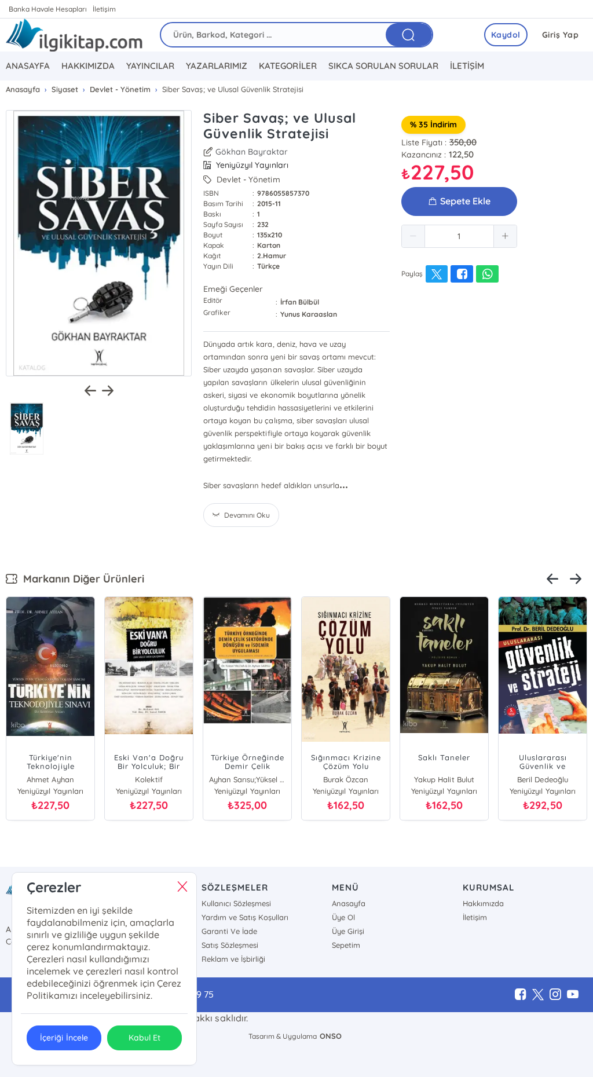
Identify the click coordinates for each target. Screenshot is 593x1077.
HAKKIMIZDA (88, 65)
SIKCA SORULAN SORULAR (383, 65)
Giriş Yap (560, 35)
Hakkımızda (483, 903)
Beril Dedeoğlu (542, 779)
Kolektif (148, 779)
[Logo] (74, 35)
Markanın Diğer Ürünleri (80, 578)
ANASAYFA (28, 65)
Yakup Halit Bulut (444, 779)
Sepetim (346, 945)
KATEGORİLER (287, 65)
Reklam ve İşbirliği (233, 959)
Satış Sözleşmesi (230, 945)
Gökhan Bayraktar (251, 151)
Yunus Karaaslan (308, 314)
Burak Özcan (345, 779)
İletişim (104, 9)
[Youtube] (572, 994)
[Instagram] (555, 994)
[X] (538, 994)
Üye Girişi (348, 931)
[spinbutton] (459, 236)
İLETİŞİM (467, 65)
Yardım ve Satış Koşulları (245, 917)
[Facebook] (520, 994)
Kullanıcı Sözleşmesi (236, 903)
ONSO (331, 1036)
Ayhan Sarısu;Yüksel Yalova (247, 779)
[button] (413, 236)
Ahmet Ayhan (50, 779)
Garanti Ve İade (229, 931)
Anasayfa (348, 903)
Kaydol (506, 35)
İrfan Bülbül (299, 302)
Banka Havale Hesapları (48, 9)
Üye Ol (343, 917)
